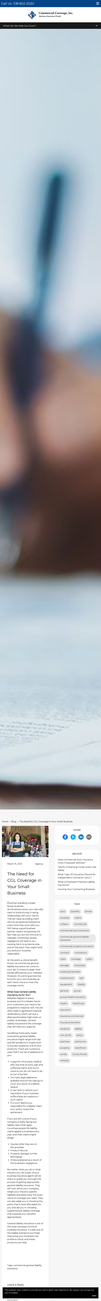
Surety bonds (79, 1054)
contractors (81, 952)
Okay (94, 1296)
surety (63, 1054)
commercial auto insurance (74, 930)
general (64, 991)
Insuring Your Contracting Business (76, 889)
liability (78, 1029)
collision (64, 924)
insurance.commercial (71, 1016)
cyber (89, 959)
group (77, 991)
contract (64, 952)
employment (67, 978)
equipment (66, 984)
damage (64, 965)
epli (81, 978)
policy (80, 1035)
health (63, 1003)
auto (62, 911)
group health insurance (72, 997)
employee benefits (70, 971)
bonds (88, 911)
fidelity (81, 984)
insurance (65, 1010)
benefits (75, 911)
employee (79, 965)
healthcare (78, 1003)
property (65, 1048)
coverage (76, 959)
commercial (80, 924)
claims (78, 918)
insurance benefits (70, 1022)
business (64, 918)
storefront (80, 1048)
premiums (80, 1041)
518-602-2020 (23, 3)
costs (62, 959)
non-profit (65, 1035)
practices (65, 1041)
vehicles (64, 1060)
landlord (64, 1029)
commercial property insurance (76, 946)
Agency (39, 864)
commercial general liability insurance (74, 938)
